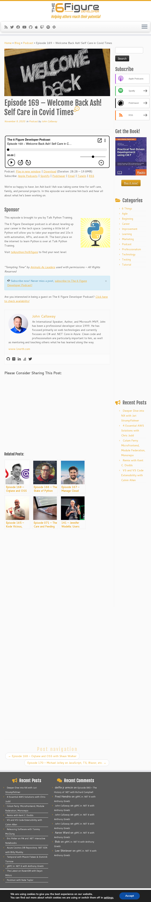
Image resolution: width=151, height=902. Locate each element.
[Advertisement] (57, 419)
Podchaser (58, 176)
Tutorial (126, 264)
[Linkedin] (19, 359)
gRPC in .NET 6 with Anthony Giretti (25, 866)
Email (71, 176)
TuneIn (81, 176)
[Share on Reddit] (30, 382)
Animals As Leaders (42, 267)
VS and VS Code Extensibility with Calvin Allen (132, 475)
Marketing (128, 239)
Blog (17, 43)
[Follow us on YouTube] (25, 27)
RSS (91, 176)
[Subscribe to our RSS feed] (7, 27)
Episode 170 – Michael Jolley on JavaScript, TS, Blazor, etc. (66, 763)
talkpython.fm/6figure (24, 252)
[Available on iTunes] (37, 27)
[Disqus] (57, 582)
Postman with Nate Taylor (20, 880)
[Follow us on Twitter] (13, 27)
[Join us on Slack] (55, 27)
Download (49, 171)
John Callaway (49, 121)
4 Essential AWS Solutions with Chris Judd (132, 430)
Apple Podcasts (28, 176)
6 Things (127, 208)
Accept (129, 896)
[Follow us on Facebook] (19, 27)
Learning (127, 234)
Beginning (127, 218)
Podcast (28, 43)
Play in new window (28, 171)
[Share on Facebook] (9, 382)
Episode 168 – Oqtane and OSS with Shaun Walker (42, 756)
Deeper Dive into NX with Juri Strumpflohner (132, 415)
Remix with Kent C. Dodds (20, 815)
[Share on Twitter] (19, 382)
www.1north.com (19, 349)
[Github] (8, 359)
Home (8, 43)
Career (126, 224)
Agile (125, 213)
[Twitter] (30, 359)
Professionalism (131, 249)
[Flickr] (14, 359)
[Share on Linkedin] (40, 382)
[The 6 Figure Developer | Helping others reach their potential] (75, 8)
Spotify (45, 176)
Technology (128, 254)
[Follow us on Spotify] (49, 27)
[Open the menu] (144, 27)
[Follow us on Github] (32, 27)
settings (108, 897)
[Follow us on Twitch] (43, 27)
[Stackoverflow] (25, 359)
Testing (126, 259)
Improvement (129, 229)
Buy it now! (131, 183)
